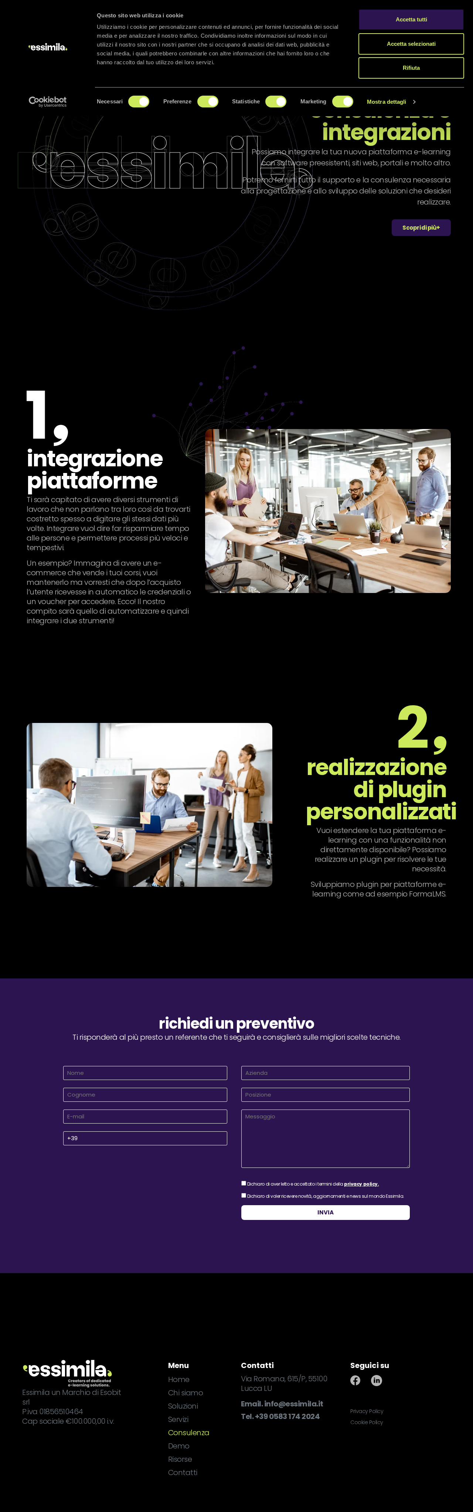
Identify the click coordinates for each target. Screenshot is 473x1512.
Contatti (182, 1472)
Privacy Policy (366, 1411)
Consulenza (189, 1432)
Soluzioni (183, 1406)
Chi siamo (185, 1393)
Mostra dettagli (386, 102)
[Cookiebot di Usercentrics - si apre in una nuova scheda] (48, 101)
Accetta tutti (411, 19)
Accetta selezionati (411, 44)
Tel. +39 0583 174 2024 (280, 1416)
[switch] (207, 101)
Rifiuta (411, 68)
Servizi (178, 1419)
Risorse (180, 1459)
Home (179, 1379)
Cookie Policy (366, 1422)
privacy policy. (361, 1184)
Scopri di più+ (421, 228)
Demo (179, 1446)
